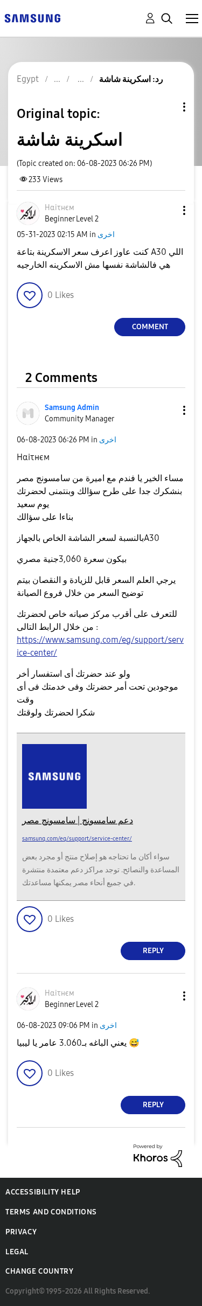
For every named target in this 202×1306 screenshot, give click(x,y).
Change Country (39, 1271)
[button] (166, 210)
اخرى (106, 234)
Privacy (21, 1231)
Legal (17, 1251)
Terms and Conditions (51, 1212)
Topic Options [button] (166, 107)
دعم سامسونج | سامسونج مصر (77, 820)
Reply (153, 950)
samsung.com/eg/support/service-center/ (77, 838)
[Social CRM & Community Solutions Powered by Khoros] (158, 1155)
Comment (150, 326)
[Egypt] (32, 17)
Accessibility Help (42, 1192)
